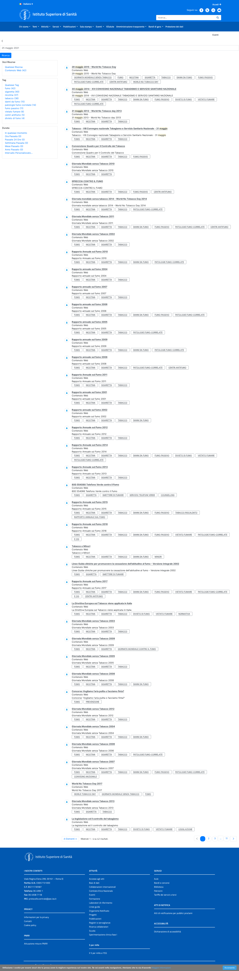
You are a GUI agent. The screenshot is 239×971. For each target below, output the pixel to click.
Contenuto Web (15, 70)
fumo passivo (14, 108)
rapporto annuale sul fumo (89, 517)
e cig (76, 539)
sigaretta (12, 91)
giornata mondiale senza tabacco (93, 77)
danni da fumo (15, 101)
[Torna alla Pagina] (2, 41)
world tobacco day (85, 794)
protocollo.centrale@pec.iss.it (42, 898)
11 (227, 838)
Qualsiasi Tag (12, 85)
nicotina (11, 95)
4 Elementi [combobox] (69, 838)
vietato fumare (14, 111)
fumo (10, 88)
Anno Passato (14, 149)
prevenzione (92, 701)
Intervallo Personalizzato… (19, 152)
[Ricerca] (217, 17)
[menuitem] (24, 26)
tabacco (12, 98)
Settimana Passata (16, 142)
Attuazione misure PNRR (36, 943)
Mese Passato (14, 146)
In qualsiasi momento (16, 133)
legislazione (185, 829)
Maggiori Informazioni (161, 968)
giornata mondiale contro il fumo (137, 649)
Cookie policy (30, 925)
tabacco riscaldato (186, 512)
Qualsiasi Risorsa (14, 67)
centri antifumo (15, 115)
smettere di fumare (113, 495)
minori (158, 556)
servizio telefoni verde (142, 495)
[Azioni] (20, 4)
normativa (184, 614)
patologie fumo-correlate (20, 105)
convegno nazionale (85, 776)
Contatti (28, 921)
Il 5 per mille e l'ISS (98, 953)
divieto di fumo (15, 118)
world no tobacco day (145, 82)
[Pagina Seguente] (233, 838)
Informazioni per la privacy (36, 917)
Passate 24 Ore (15, 139)
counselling (167, 495)
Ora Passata (13, 136)
